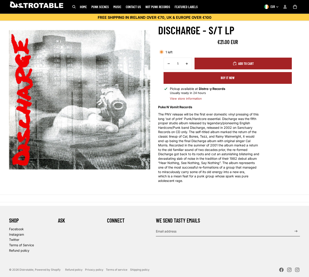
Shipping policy (140, 269)
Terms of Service (21, 245)
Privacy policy (94, 269)
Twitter (14, 240)
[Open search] (74, 7)
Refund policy (19, 250)
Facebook (16, 229)
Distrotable (26, 269)
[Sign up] (296, 231)
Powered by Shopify (48, 269)
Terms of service (116, 269)
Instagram (16, 234)
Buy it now (228, 78)
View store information (186, 98)
